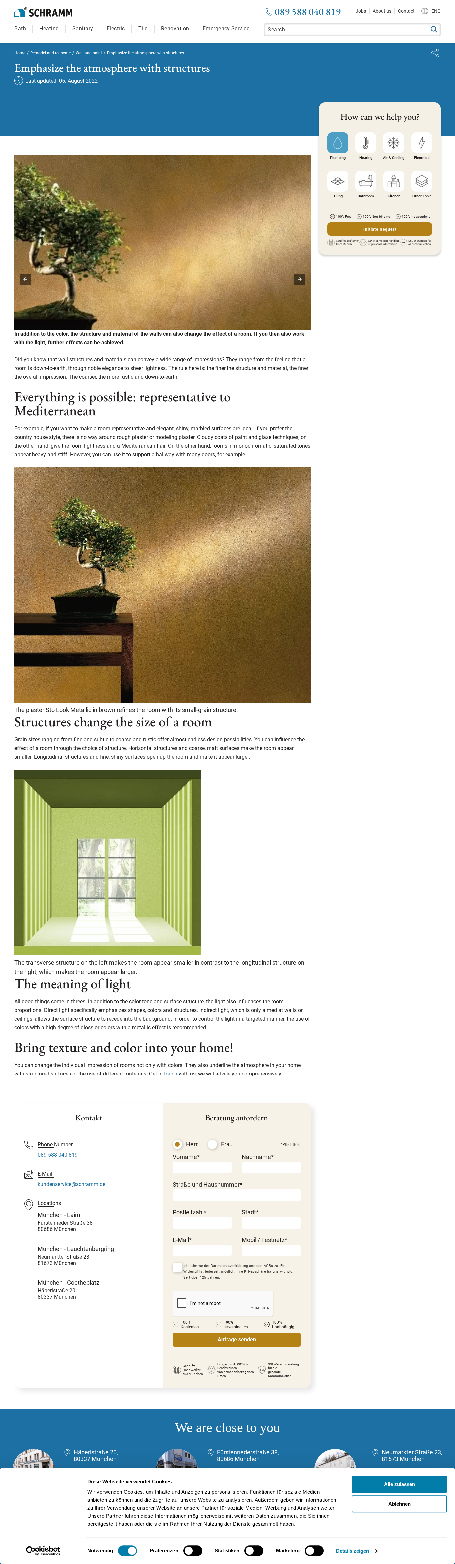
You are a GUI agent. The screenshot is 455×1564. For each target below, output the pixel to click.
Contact (406, 11)
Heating (49, 28)
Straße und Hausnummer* (207, 1184)
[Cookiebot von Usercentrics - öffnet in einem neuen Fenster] (43, 1551)
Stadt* (250, 1212)
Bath (20, 28)
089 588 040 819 (308, 12)
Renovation (175, 28)
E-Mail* (182, 1239)
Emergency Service (226, 28)
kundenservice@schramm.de (71, 1184)
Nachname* (258, 1156)
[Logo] (43, 12)
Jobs (361, 11)
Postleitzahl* (189, 1212)
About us (382, 11)
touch (170, 1074)
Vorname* (186, 1156)
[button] (25, 279)
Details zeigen (352, 1551)
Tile (143, 28)
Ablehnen (399, 1504)
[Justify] (435, 53)
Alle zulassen (399, 1484)
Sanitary (82, 28)
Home (19, 53)
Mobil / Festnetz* (264, 1239)
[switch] (192, 1550)
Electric (116, 28)
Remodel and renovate (50, 53)
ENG (436, 11)
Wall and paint (89, 53)
